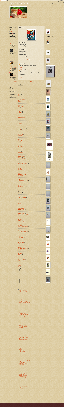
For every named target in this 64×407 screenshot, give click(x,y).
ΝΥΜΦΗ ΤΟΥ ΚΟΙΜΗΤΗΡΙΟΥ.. (22, 365)
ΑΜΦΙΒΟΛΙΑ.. (20, 338)
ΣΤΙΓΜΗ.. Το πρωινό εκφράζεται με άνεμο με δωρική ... (23, 231)
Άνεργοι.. (20, 297)
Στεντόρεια (19, 229)
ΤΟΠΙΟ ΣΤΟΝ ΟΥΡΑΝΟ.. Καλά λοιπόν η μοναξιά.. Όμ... (23, 248)
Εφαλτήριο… (19, 147)
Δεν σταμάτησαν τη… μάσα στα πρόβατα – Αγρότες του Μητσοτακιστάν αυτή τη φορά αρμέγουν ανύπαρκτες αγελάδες (13, 42)
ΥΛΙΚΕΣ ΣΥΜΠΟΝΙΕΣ (20, 253)
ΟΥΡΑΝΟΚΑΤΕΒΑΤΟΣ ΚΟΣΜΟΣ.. (21, 206)
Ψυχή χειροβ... (19, 260)
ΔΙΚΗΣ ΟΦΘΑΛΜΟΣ (20, 123)
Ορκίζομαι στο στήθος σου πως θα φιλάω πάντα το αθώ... (24, 377)
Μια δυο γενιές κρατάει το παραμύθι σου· (23, 326)
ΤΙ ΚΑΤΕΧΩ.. (19, 243)
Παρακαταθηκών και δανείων (21, 208)
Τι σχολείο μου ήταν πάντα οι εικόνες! (22, 341)
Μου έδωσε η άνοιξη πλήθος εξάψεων (22, 310)
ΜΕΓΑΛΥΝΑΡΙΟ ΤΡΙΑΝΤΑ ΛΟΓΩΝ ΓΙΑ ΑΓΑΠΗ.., (23, 390)
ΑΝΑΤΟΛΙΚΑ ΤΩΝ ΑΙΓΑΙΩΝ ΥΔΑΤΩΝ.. (21, 99)
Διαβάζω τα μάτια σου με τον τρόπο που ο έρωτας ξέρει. (24, 302)
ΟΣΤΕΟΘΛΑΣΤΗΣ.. (19, 204)
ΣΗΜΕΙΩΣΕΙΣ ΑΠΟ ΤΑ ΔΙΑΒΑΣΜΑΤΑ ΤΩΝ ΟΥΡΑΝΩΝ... (23, 227)
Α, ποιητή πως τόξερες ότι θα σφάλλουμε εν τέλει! (23, 312)
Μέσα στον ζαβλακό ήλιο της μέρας (22, 316)
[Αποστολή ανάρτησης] (29, 59)
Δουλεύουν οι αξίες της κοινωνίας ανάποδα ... (23, 352)
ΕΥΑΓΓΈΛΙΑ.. (19, 145)
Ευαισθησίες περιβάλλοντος (20, 146)
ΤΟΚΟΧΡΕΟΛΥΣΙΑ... (20, 247)
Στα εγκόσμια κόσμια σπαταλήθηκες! (22, 303)
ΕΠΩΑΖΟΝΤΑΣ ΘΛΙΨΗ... (20, 140)
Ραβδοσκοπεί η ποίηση (21, 327)
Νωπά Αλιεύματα (19, 189)
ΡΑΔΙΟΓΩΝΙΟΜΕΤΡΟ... (20, 225)
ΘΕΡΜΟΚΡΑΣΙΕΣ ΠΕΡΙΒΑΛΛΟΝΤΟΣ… (21, 153)
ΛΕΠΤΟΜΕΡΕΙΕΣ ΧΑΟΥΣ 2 (20, 175)
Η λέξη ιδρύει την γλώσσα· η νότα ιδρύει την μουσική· (24, 337)
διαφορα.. (19, 122)
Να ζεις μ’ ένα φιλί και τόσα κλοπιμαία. (23, 362)
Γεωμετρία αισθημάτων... (20, 113)
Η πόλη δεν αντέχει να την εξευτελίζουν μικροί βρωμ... (24, 372)
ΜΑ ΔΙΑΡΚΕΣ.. (19, 179)
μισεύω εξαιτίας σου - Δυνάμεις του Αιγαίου (22, 186)
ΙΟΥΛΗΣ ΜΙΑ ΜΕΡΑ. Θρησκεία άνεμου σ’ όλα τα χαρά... (23, 158)
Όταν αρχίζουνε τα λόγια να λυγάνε (22, 311)
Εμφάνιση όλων (15, 81)
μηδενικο (19, 184)
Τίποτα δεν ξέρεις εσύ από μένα (22, 309)
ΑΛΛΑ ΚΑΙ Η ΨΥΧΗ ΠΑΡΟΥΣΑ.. (21, 96)
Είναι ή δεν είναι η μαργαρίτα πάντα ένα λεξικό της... (24, 363)
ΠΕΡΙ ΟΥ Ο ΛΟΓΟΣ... (20, 212)
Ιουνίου (19, 288)
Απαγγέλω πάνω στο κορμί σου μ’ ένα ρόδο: (23, 375)
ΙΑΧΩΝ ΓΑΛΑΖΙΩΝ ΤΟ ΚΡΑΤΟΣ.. (21, 156)
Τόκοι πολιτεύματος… (20, 246)
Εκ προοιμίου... (19, 130)
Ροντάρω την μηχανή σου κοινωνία (22, 290)
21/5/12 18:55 (21, 77)
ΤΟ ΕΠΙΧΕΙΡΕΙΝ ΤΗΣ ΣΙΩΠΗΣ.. (21, 244)
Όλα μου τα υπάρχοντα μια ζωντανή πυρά (23, 325)
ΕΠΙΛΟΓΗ (19, 139)
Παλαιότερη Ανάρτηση (41, 81)
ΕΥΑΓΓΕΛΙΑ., (20, 324)
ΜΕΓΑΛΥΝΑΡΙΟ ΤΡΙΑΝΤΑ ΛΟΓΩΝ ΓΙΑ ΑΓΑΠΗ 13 (22, 181)
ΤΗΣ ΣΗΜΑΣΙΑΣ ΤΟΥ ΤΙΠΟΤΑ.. (21, 241)
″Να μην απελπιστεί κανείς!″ (21, 370)
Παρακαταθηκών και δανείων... (21, 210)
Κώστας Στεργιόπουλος (20, 172)
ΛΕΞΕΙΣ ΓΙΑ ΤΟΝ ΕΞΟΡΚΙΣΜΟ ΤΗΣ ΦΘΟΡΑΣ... (22, 174)
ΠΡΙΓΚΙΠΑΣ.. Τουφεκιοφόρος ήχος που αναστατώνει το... (23, 221)
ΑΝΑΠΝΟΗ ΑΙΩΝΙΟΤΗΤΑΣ (20, 98)
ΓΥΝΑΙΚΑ (19, 118)
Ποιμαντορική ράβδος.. (20, 220)
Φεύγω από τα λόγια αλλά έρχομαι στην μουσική (23, 358)
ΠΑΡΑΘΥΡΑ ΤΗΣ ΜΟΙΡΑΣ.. (20, 207)
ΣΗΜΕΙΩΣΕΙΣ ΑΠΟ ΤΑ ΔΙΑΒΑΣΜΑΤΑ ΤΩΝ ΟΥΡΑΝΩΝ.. (23, 226)
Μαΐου (19, 289)
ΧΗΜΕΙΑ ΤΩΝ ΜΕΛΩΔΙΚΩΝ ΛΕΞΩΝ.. (21, 259)
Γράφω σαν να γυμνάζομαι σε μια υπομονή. (23, 378)
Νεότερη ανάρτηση (20, 81)
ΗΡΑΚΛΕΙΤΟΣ (48, 38)
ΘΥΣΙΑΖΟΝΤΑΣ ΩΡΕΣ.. (20, 155)
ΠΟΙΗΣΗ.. (19, 218)
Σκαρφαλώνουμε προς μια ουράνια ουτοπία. (23, 353)
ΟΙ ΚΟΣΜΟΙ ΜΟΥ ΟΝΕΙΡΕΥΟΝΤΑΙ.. (21, 198)
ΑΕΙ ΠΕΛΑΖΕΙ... (19, 93)
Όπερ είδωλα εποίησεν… (20, 202)
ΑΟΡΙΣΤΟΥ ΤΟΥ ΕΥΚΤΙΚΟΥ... (20, 100)
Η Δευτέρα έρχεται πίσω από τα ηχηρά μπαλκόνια (24, 291)
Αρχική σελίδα (31, 81)
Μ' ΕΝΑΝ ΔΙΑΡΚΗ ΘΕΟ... (20, 178)
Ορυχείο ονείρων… (20, 203)
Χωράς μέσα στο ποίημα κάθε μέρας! (22, 376)
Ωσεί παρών (19, 261)
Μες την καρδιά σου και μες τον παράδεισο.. (23, 386)
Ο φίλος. (19, 315)
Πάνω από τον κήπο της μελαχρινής (22, 334)
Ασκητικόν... (19, 104)
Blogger (35, 405)
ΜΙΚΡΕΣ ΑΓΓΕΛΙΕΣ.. (20, 185)
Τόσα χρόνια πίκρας (21, 340)
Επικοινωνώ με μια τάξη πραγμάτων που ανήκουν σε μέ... (24, 360)
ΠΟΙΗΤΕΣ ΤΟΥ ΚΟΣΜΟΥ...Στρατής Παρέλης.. (50, 40)
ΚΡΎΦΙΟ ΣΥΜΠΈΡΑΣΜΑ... (20, 168)
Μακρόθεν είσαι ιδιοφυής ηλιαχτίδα (22, 384)
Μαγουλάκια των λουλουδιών (22, 351)
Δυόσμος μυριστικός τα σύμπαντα (22, 300)
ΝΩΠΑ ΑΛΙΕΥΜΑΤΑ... (20, 190)
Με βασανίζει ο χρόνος (21, 328)
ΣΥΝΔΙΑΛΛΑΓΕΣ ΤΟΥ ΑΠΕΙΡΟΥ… (21, 237)
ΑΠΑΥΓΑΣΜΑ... (19, 101)
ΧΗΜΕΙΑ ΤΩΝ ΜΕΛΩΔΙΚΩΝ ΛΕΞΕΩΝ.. (21, 258)
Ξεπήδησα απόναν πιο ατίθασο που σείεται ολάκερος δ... (24, 299)
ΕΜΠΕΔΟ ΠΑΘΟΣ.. (19, 133)
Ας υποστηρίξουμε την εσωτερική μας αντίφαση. (23, 314)
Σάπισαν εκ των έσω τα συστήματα (22, 292)
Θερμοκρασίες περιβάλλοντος (21, 152)
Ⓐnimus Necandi (11, 72)
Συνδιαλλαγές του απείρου (20, 236)
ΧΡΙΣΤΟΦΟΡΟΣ (21, 63)
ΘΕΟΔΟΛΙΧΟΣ (19, 150)
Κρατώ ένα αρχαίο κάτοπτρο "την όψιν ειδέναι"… (23, 323)
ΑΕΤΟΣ (18, 95)
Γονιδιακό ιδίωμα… (20, 115)
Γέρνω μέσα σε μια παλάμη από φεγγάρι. (23, 301)
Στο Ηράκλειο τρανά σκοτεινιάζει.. (22, 348)
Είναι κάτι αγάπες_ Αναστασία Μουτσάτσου (22, 128)
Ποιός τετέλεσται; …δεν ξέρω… (22, 322)
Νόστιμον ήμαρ (20, 349)
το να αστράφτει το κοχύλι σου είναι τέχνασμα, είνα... (24, 347)
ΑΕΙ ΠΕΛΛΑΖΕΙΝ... (19, 94)
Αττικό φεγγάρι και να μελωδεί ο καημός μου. (23, 373)
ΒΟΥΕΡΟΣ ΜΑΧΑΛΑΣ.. (20, 112)
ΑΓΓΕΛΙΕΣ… (20, 389)
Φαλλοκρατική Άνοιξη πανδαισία (22, 350)
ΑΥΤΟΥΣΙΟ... (19, 107)
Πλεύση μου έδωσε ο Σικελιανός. (22, 346)
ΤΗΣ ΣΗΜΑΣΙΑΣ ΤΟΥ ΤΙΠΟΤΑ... (21, 242)
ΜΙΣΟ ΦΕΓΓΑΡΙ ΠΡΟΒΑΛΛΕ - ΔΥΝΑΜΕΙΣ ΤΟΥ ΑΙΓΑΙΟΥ (23, 187)
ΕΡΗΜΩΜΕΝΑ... (19, 141)
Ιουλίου (20, 287)
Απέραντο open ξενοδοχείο (21, 383)
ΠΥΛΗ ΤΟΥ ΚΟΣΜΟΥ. (20, 224)
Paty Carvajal (19, 266)
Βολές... (18, 110)
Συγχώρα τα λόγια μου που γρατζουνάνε (23, 359)
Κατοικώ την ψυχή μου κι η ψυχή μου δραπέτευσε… (23, 163)
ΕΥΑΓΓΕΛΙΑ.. (19, 144)
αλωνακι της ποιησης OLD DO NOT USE (12, 48)
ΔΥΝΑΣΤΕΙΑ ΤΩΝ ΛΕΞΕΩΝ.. (20, 127)
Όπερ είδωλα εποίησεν (20, 201)
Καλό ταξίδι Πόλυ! (19, 161)
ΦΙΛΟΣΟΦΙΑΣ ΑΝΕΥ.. (20, 254)
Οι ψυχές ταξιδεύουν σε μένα (21, 364)
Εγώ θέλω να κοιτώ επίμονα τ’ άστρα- (22, 313)
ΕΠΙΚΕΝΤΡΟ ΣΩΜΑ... (20, 138)
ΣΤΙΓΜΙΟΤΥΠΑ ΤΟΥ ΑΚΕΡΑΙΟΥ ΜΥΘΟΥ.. (22, 232)
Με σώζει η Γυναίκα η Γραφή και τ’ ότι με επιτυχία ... (24, 335)
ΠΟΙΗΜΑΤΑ (19, 215)
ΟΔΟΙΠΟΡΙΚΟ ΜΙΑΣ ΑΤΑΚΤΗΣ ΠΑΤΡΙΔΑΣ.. (22, 197)
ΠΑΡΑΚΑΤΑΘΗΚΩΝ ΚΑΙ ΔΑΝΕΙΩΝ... (21, 209)
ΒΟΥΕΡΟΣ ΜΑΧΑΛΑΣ (20, 111)
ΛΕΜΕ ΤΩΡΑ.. (19, 173)
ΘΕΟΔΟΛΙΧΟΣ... (19, 151)
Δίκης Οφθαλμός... (19, 124)
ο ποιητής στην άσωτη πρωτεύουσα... (21, 196)
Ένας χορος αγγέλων (20, 135)
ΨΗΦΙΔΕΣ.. (20, 361)
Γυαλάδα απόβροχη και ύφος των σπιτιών (22, 117)
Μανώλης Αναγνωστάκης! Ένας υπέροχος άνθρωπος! (23, 180)
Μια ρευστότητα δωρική (21, 374)
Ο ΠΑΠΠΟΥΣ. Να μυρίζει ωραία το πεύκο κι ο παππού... (23, 195)
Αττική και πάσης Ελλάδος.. (20, 106)
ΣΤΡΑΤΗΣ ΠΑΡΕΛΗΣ (19, 3)
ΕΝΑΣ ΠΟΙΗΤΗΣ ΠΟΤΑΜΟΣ (20, 134)
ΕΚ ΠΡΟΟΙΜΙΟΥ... (19, 129)
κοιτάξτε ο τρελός (20, 387)
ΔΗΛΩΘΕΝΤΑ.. (19, 121)
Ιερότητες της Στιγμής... (20, 157)
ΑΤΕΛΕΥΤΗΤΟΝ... (19, 105)
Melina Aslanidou (19, 265)
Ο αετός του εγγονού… (20, 192)
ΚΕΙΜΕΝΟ (19, 164)
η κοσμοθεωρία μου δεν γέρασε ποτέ (22, 298)
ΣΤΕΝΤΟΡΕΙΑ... (19, 230)
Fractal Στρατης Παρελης (20, 264)
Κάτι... (18, 162)
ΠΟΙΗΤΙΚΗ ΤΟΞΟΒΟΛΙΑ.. (20, 219)
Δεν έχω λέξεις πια (20, 304)
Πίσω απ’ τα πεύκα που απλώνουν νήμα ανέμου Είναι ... (23, 214)
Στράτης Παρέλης (19, 235)
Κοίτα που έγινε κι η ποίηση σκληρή (22, 336)
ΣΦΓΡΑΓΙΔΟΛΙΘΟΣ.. (20, 238)
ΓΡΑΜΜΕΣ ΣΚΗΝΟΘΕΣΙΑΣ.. (20, 116)
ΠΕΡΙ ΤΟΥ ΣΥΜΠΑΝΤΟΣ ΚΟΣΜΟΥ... (21, 213)
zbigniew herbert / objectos (12, 56)
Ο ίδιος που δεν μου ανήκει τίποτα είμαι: (23, 339)
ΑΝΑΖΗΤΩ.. (20, 371)
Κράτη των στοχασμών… (20, 167)
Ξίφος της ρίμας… (20, 385)
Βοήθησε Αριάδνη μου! (21, 388)
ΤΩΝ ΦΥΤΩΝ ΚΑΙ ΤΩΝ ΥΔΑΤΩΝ (21, 252)
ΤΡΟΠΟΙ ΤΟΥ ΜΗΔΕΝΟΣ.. (20, 249)
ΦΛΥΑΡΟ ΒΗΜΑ (19, 255)
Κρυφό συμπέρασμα (20, 169)
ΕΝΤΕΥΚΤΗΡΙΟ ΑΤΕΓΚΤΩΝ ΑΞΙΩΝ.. (21, 136)
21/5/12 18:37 (21, 67)
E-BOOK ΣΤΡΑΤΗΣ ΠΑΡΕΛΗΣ (21, 263)
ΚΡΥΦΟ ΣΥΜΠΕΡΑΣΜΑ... (20, 170)
